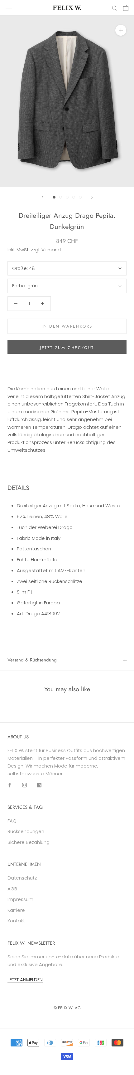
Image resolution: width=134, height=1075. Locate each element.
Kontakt (16, 920)
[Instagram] (24, 785)
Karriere (16, 910)
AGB (12, 888)
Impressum (20, 899)
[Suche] (114, 7)
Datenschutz (22, 878)
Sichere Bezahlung (28, 842)
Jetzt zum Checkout (67, 348)
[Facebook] (9, 785)
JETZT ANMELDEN (25, 979)
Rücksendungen (25, 831)
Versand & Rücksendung (32, 659)
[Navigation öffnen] (9, 7)
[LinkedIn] (39, 785)
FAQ (12, 820)
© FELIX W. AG (67, 1008)
